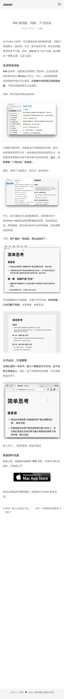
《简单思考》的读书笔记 (28, 445)
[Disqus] (32, 560)
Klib (31, 51)
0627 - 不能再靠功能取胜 (47, 508)
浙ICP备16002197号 (44, 692)
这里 (15, 55)
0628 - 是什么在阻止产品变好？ (17, 510)
